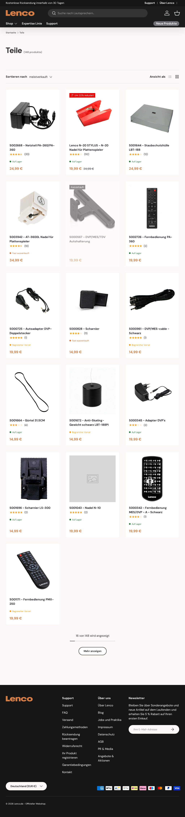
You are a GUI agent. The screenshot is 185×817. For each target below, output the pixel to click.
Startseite (11, 32)
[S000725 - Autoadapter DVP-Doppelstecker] (33, 299)
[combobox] (98, 13)
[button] (177, 13)
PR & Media (105, 749)
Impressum (105, 727)
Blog (101, 713)
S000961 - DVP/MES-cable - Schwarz (149, 331)
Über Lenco (167, 3)
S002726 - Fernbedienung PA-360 (150, 239)
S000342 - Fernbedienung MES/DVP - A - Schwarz (148, 510)
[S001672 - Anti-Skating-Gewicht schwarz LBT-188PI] (92, 391)
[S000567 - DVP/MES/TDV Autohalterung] (92, 208)
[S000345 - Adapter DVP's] (152, 391)
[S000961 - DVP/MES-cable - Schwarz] (152, 299)
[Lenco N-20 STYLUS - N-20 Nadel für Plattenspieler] (92, 116)
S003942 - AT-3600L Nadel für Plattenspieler (31, 239)
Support (150, 3)
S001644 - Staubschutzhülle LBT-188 (149, 147)
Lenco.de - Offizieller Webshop (30, 803)
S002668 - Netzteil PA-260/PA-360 (32, 147)
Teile (22, 32)
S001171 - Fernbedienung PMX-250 (32, 602)
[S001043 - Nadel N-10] (92, 478)
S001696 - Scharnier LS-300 (30, 508)
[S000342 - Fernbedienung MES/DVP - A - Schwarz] (152, 478)
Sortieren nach (16, 77)
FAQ (65, 713)
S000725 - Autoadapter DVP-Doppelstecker (31, 331)
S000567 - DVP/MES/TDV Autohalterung (87, 239)
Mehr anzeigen (93, 651)
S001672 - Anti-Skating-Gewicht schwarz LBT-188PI (89, 422)
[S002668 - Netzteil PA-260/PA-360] (33, 116)
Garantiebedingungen (76, 765)
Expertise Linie (32, 23)
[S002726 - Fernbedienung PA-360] (152, 208)
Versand (67, 720)
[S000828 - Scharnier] (92, 299)
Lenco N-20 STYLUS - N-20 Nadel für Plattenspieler (88, 147)
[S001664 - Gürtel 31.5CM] (33, 391)
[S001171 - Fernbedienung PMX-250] (33, 570)
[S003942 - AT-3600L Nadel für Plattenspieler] (33, 208)
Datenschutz (106, 734)
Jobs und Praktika (109, 720)
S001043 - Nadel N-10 (85, 508)
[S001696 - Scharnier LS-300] (33, 478)
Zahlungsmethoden (75, 727)
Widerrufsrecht (72, 746)
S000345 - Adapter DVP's (147, 420)
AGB (101, 742)
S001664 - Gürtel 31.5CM (27, 420)
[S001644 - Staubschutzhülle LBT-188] (152, 116)
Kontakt (67, 772)
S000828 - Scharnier (84, 329)
